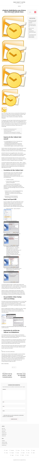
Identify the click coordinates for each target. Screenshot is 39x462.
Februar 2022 (4, 429)
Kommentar (4, 389)
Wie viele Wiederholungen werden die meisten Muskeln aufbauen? (32, 36)
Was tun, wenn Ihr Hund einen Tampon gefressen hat (32, 25)
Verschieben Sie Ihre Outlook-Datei (9, 130)
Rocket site (19, 2)
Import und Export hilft (7, 131)
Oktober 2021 (4, 435)
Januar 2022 (3, 431)
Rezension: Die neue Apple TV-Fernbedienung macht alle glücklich (32, 21)
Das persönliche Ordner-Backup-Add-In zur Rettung (12, 132)
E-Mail (4, 406)
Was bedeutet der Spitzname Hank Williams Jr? (32, 32)
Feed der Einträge (4, 442)
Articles (14, 367)
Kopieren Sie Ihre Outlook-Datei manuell (10, 129)
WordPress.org (4, 445)
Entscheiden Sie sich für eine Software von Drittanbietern (12, 133)
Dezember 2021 (4, 432)
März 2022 (3, 428)
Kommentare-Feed (4, 443)
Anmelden (3, 440)
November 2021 (4, 434)
